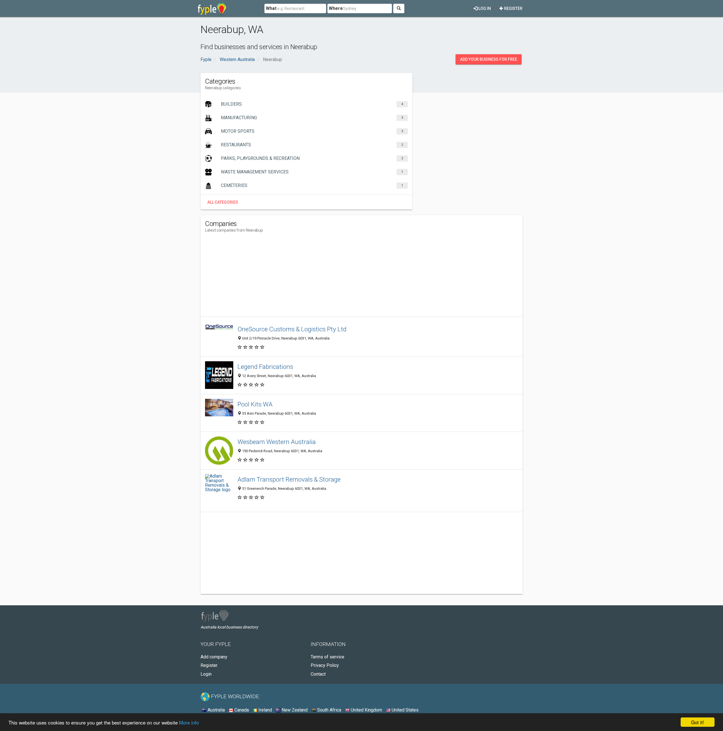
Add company (214, 657)
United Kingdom (366, 710)
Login (206, 674)
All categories (222, 202)
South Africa (328, 710)
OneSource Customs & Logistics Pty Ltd (292, 329)
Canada (241, 710)
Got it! (697, 722)
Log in (484, 8)
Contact (318, 674)
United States (405, 710)
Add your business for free (488, 59)
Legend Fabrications (265, 366)
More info (189, 722)
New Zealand (294, 710)
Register (512, 8)
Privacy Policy (325, 665)
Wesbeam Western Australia (277, 441)
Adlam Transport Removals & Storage (289, 479)
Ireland (264, 710)
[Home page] (212, 8)
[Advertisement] (308, 277)
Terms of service (327, 657)
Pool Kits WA (255, 404)
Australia (215, 710)
